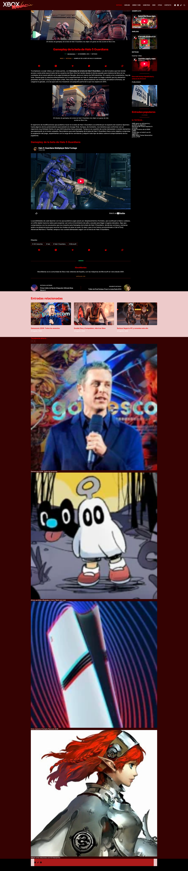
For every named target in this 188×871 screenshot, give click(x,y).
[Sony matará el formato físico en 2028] (94, 664)
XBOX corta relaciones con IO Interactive (45, 858)
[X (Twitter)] (175, 5)
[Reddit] (105, 65)
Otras (160, 5)
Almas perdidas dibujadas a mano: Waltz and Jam (48, 600)
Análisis (127, 5)
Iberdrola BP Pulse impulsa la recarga (142, 127)
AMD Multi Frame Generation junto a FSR (142, 136)
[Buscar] (184, 5)
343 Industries (37, 244)
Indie (153, 5)
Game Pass (146, 5)
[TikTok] (181, 5)
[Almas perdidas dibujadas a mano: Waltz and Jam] (94, 536)
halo (48, 244)
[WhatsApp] (89, 65)
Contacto (167, 5)
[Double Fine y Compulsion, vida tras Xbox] (94, 313)
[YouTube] (178, 5)
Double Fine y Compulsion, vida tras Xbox (90, 328)
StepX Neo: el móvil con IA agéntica (141, 133)
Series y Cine (136, 5)
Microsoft (72, 244)
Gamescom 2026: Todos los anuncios (45, 328)
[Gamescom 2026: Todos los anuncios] (51, 313)
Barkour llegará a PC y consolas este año (132, 328)
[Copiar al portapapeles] (122, 65)
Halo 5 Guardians (59, 244)
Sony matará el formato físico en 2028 (44, 729)
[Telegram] (72, 65)
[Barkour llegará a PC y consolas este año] (137, 313)
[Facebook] (39, 65)
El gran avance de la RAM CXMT (141, 130)
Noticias (119, 5)
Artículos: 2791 (80, 276)
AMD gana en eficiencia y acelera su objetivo (141, 124)
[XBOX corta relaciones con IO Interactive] (94, 793)
